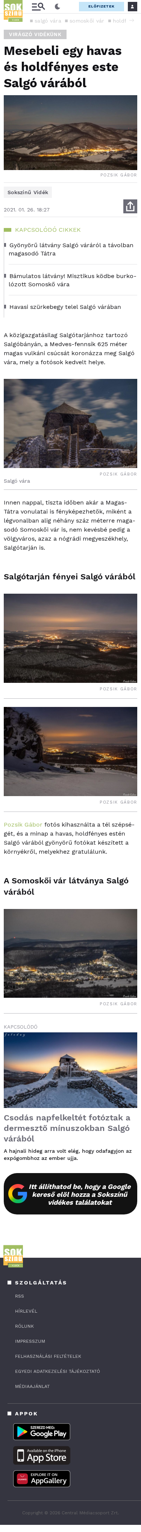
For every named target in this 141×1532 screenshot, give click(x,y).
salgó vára (48, 21)
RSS (19, 1296)
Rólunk (24, 1326)
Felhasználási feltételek (48, 1356)
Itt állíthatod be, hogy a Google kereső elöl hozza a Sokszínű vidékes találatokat (79, 1194)
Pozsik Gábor (23, 824)
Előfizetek (101, 6)
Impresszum (30, 1341)
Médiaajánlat (32, 1386)
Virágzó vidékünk (35, 34)
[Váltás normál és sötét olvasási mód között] (57, 6)
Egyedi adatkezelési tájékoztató (57, 1371)
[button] (131, 20)
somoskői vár (87, 21)
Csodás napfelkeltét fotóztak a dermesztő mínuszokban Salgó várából (67, 1128)
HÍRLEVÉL (26, 1311)
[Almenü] (38, 6)
